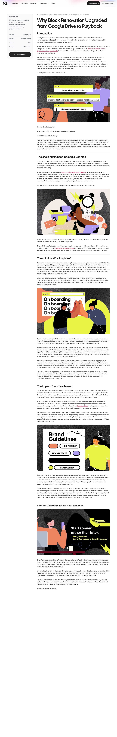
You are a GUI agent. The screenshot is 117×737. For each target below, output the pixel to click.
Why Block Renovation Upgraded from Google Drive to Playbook (68, 15)
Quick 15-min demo (20, 54)
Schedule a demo (93, 3)
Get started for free (107, 3)
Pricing (53, 3)
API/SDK (25, 3)
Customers (41, 15)
